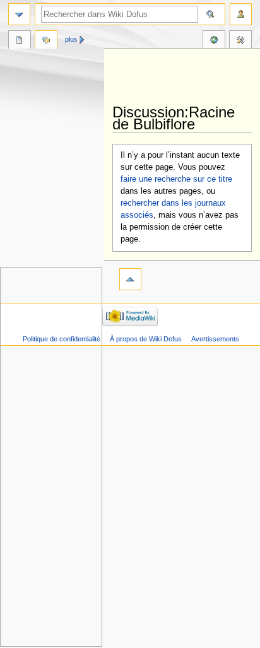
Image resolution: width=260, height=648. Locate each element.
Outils (240, 41)
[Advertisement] (186, 77)
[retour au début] (130, 279)
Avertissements (215, 339)
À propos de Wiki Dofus (146, 339)
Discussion (46, 41)
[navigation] (19, 14)
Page (19, 41)
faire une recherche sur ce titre (176, 179)
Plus (71, 39)
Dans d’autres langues (214, 41)
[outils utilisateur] (241, 14)
